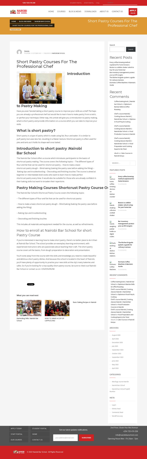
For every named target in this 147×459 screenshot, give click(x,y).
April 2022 (115, 368)
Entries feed (116, 409)
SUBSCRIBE (86, 438)
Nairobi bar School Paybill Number (120, 390)
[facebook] (122, 454)
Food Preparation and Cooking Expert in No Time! (123, 146)
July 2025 (115, 346)
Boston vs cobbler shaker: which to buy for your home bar (125, 205)
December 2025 (117, 342)
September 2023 (117, 350)
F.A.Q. (97, 3)
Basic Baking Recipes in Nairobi (84, 302)
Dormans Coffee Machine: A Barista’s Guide (125, 264)
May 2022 (115, 364)
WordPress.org (117, 416)
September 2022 (117, 357)
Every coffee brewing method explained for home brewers (126, 178)
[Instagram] (18, 3)
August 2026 (116, 335)
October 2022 (116, 353)
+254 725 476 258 (28, 3)
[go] (104, 3)
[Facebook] (11, 3)
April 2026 (115, 339)
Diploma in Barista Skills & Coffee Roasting (123, 107)
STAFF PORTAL (89, 3)
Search (112, 45)
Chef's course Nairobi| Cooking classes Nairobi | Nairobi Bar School (123, 116)
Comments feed (117, 412)
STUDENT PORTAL (76, 3)
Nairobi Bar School (58, 53)
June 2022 (115, 361)
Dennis (26, 51)
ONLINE (133, 11)
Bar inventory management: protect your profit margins (126, 223)
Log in (114, 405)
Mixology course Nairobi (120, 382)
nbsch (116, 153)
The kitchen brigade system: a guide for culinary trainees (125, 244)
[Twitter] (15, 3)
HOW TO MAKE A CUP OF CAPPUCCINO (54, 319)
